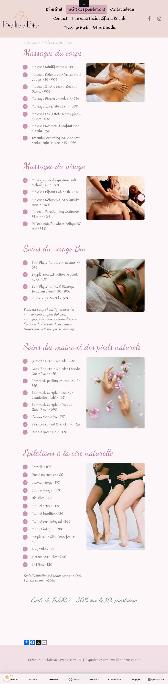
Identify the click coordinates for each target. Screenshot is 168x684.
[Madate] (33, 679)
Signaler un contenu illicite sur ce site (112, 660)
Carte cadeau (122, 9)
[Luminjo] (135, 679)
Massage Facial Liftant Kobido (99, 18)
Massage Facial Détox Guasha (89, 28)
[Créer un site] (12, 679)
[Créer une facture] (94, 679)
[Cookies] (7, 677)
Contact (60, 18)
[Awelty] (74, 679)
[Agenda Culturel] (156, 679)
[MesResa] (53, 679)
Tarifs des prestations (86, 9)
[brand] (21, 19)
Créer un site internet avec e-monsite (54, 660)
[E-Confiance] (115, 679)
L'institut (54, 9)
